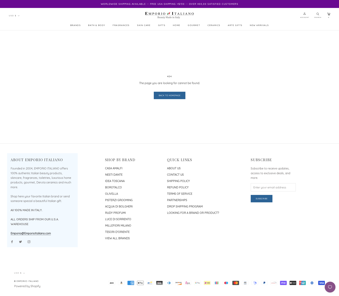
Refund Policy (178, 187)
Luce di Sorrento (118, 219)
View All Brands (117, 238)
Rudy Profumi (115, 213)
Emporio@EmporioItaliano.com (31, 233)
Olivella (111, 193)
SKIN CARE (143, 25)
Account (304, 17)
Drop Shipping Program (185, 206)
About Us (174, 168)
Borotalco (113, 187)
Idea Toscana (115, 181)
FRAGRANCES (121, 25)
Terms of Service (179, 193)
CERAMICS (213, 25)
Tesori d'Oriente (117, 232)
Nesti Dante (114, 174)
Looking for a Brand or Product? (193, 213)
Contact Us (175, 174)
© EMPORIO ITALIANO (26, 281)
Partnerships (177, 200)
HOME (176, 25)
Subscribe (261, 198)
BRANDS (75, 25)
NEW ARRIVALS (259, 25)
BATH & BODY (96, 25)
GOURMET (194, 25)
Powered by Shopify (27, 286)
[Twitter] (20, 241)
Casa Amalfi (113, 168)
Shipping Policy (178, 181)
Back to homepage (169, 95)
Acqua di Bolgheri (119, 206)
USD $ (12, 15)
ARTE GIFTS (235, 25)
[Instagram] (29, 241)
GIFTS (161, 25)
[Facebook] (12, 241)
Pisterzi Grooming (119, 200)
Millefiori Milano (118, 225)
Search (318, 17)
